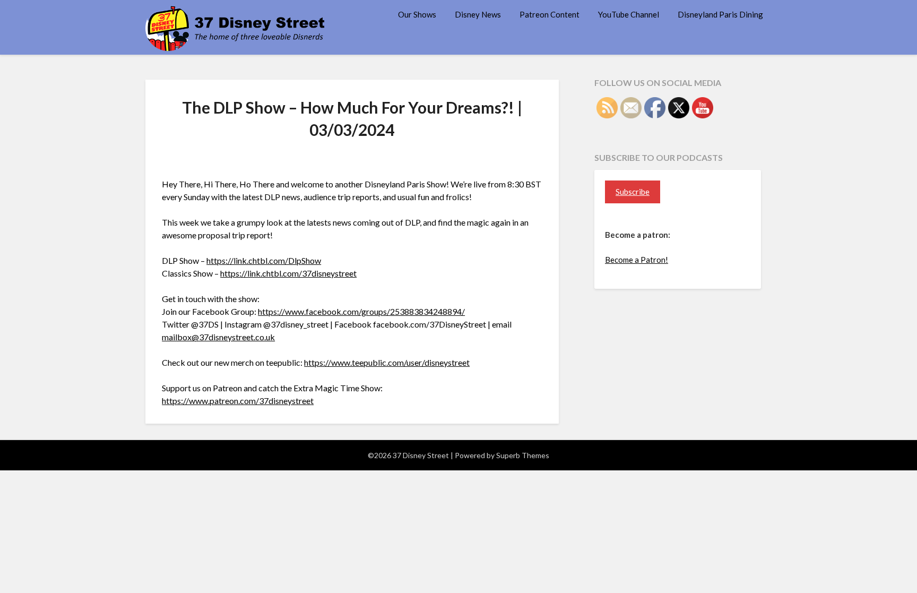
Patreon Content (549, 14)
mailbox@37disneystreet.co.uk (218, 337)
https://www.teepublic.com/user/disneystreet (387, 362)
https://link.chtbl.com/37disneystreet (288, 273)
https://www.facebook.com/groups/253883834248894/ (361, 311)
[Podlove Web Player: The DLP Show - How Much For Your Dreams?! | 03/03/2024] (352, 158)
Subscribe (633, 191)
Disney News (478, 14)
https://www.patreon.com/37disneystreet (238, 401)
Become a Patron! (636, 259)
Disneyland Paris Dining (720, 14)
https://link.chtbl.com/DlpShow (263, 260)
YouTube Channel (628, 14)
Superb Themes (522, 455)
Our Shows (417, 14)
